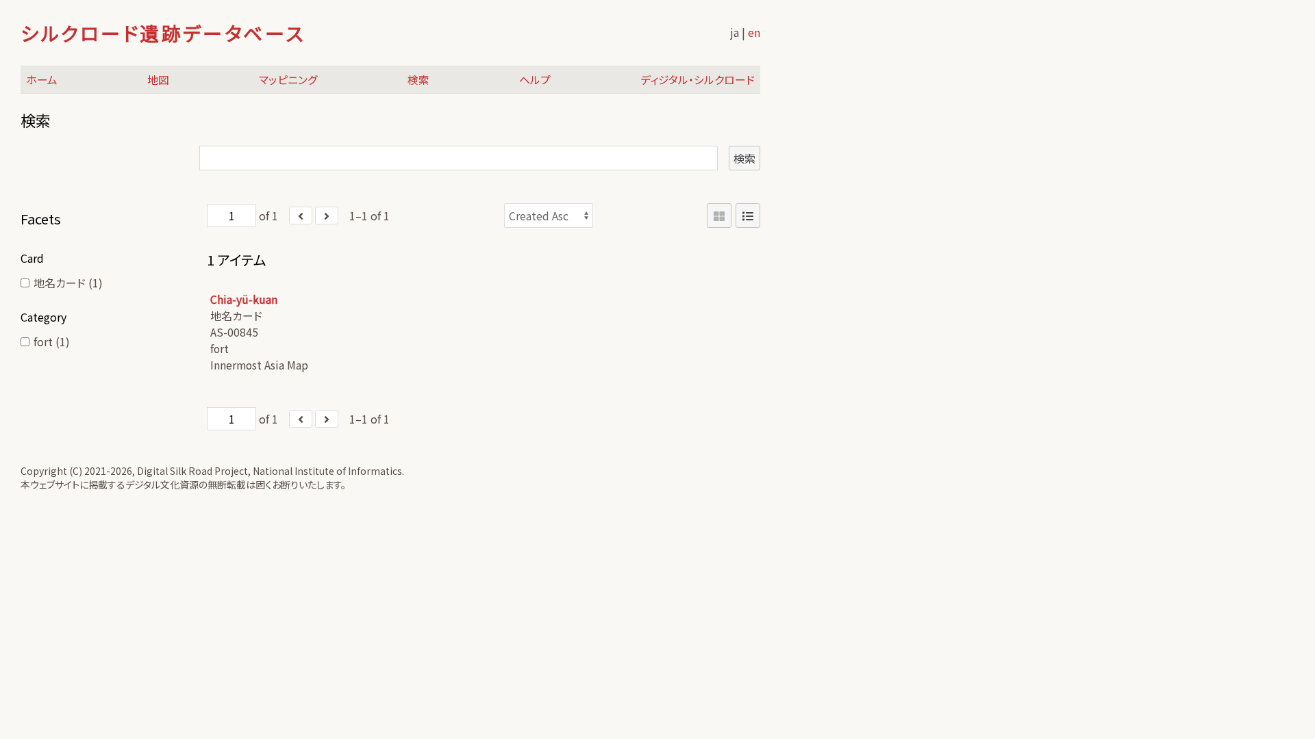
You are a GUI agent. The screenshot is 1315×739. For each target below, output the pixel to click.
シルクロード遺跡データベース (163, 33)
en (754, 32)
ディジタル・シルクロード (697, 80)
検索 (418, 80)
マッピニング (288, 80)
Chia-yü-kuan (243, 299)
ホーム (42, 80)
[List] (748, 215)
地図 (158, 80)
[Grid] (719, 215)
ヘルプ (535, 80)
